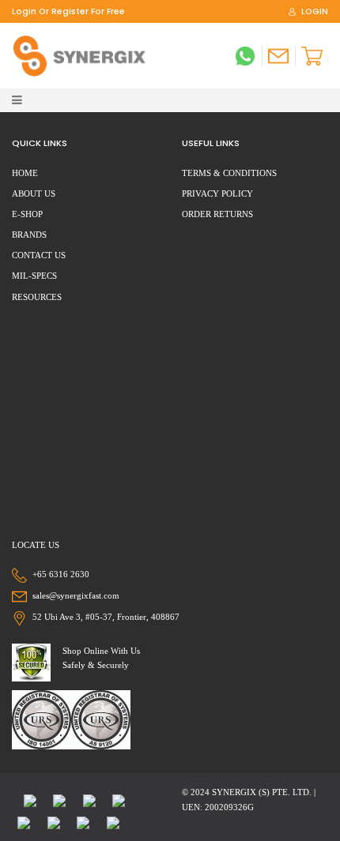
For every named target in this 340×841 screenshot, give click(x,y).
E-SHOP (27, 214)
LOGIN (314, 11)
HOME (25, 173)
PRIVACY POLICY (217, 193)
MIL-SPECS (34, 275)
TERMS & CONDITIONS (229, 173)
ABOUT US (33, 193)
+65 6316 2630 (60, 574)
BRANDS (29, 234)
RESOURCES (37, 297)
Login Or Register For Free (68, 11)
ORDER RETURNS (217, 214)
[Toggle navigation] (17, 100)
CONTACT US (39, 255)
